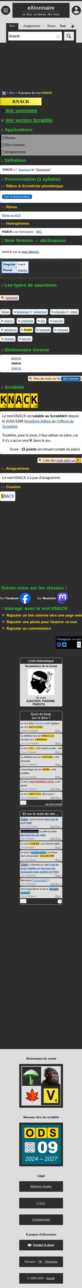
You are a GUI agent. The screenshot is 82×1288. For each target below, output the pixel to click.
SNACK (16, 368)
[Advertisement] (41, 64)
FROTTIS (35, 794)
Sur (9, 598)
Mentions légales (41, 1186)
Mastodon (51, 1261)
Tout (52, 789)
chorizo (8, 320)
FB (40, 1261)
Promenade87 (40, 880)
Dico (12, 93)
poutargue (39, 312)
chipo (73, 312)
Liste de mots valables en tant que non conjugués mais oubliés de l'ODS (40, 868)
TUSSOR (47, 757)
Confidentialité (41, 1219)
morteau (9, 338)
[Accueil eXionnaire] (4, 93)
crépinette (27, 320)
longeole (44, 329)
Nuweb (50, 1278)
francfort (58, 320)
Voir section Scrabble (29, 120)
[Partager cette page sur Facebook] (59, 644)
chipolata (60, 312)
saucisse (12, 298)
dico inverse (71, 378)
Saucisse (24, 169)
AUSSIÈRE (36, 727)
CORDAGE (41, 739)
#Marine (39, 723)
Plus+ (58, 730)
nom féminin (30, 252)
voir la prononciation (17, 196)
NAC (39, 231)
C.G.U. (41, 1203)
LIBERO (34, 843)
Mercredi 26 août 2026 (33, 835)
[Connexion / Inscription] (76, 10)
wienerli (26, 338)
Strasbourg (43, 169)
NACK (7, 496)
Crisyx (24, 819)
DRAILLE (48, 735)
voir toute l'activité (53, 804)
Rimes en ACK (11, 215)
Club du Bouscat (29, 831)
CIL (31, 748)
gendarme (10, 329)
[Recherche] (69, 36)
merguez (62, 329)
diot (43, 320)
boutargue (23, 312)
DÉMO (46, 769)
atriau (5, 312)
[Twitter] (64, 645)
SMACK (16, 358)
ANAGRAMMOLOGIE (41, 781)
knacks (22, 270)
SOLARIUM (47, 856)
